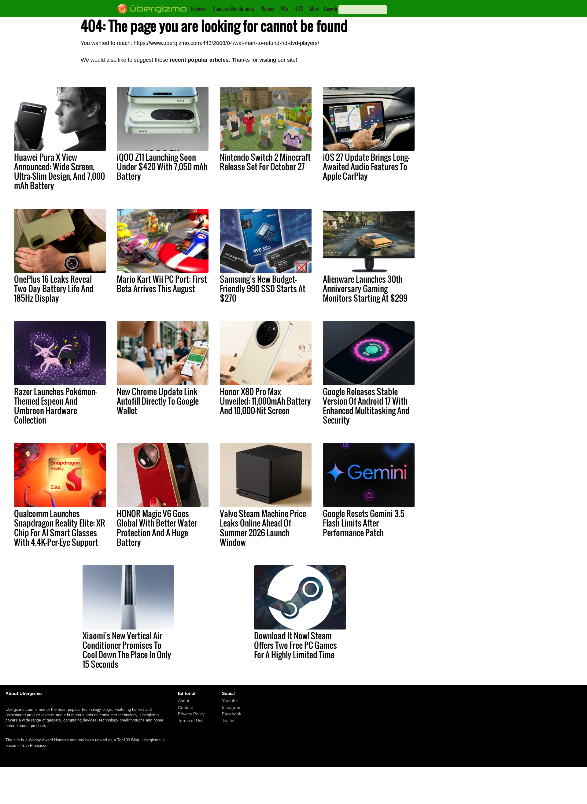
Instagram (232, 707)
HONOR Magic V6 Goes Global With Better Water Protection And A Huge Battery (157, 527)
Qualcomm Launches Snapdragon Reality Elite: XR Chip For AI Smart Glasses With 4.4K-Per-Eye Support (59, 527)
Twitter (228, 720)
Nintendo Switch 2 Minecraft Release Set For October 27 (265, 162)
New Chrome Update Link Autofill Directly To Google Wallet (158, 401)
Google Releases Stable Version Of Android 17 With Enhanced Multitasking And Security (366, 405)
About (183, 700)
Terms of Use (191, 720)
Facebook (231, 713)
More (314, 8)
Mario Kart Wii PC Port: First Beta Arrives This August (162, 284)
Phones (267, 8)
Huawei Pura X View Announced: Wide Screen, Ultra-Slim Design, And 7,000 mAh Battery (59, 171)
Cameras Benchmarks (233, 8)
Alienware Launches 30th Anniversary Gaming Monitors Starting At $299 (365, 288)
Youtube (230, 700)
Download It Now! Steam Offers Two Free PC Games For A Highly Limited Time (295, 645)
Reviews (198, 8)
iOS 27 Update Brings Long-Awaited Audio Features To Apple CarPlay (366, 166)
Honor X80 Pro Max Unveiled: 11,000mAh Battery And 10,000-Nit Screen (265, 401)
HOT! (298, 8)
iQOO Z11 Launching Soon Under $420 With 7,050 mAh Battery (162, 166)
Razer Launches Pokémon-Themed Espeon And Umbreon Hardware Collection (55, 405)
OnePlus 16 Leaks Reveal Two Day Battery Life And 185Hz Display (54, 288)
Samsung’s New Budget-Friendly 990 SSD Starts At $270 (262, 288)
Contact (185, 707)
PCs (284, 8)
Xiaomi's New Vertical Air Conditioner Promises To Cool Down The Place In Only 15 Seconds (127, 650)
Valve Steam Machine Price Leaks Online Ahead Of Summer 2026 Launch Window (263, 527)
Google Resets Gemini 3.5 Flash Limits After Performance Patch (363, 522)
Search (330, 9)
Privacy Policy (191, 713)
